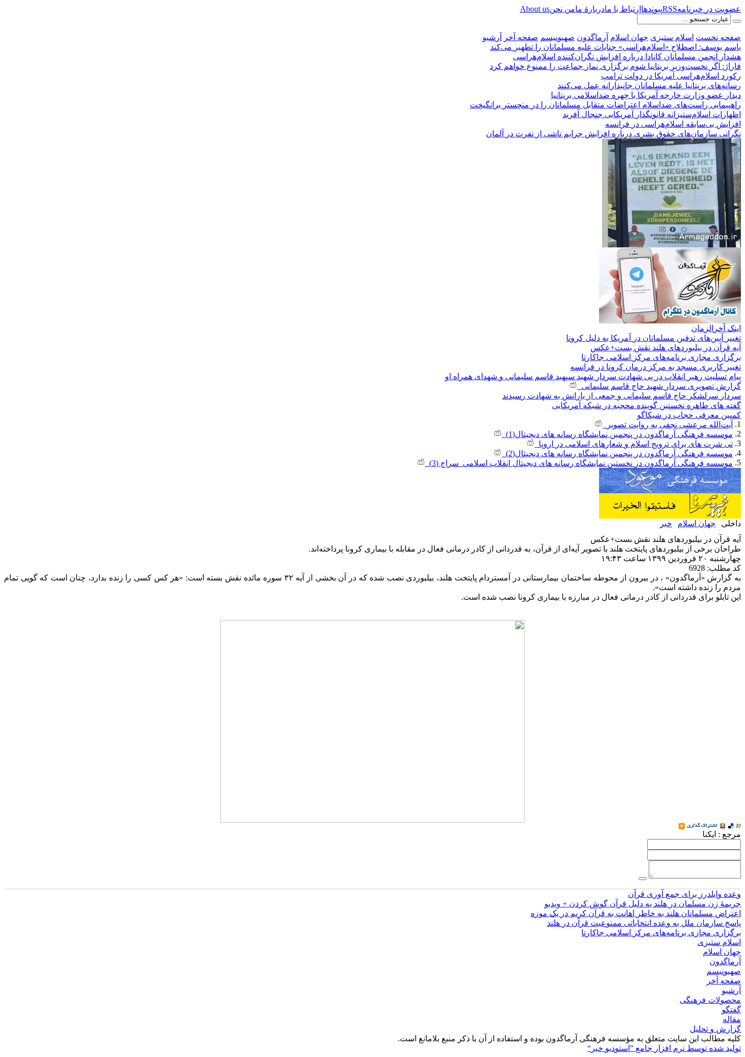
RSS (669, 9)
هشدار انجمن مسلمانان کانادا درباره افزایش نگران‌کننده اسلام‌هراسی (627, 56)
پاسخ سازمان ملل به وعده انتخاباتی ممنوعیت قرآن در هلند (644, 923)
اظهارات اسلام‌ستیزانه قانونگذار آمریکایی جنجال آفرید (652, 114)
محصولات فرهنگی (710, 1000)
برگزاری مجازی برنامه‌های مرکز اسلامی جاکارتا (661, 357)
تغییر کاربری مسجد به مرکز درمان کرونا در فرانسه (655, 366)
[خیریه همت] (670, 497)
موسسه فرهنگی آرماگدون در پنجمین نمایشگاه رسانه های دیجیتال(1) (617, 434)
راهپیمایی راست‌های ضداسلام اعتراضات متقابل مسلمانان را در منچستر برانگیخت (605, 104)
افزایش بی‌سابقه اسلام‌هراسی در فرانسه (673, 124)
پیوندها (651, 9)
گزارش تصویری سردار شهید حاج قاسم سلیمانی (659, 386)
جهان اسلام (629, 37)
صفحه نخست (718, 37)
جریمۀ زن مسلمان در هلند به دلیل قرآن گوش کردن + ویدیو (642, 903)
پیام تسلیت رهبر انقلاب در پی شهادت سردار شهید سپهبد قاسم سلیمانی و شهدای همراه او (593, 376)
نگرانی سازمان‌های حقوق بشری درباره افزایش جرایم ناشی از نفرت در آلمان (613, 133)
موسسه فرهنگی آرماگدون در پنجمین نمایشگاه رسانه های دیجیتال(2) (617, 453)
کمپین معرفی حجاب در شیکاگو (689, 415)
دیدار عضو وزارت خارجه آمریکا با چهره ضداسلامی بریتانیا (646, 95)
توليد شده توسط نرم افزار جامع (664, 1048)
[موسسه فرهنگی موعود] (670, 472)
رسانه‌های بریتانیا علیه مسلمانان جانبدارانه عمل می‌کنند (649, 85)
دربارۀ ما (590, 9)
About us (534, 9)
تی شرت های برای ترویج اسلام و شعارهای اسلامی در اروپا (634, 444)
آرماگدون (592, 37)
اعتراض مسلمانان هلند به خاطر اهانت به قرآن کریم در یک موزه (636, 913)
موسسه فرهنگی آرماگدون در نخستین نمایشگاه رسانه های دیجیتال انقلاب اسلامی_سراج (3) (579, 463)
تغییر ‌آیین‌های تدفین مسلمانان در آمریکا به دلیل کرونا (653, 338)
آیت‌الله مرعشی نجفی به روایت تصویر (668, 424)
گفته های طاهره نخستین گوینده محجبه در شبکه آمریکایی (646, 405)
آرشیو (492, 37)
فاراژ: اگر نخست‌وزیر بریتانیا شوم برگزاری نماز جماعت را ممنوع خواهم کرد (615, 66)
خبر (666, 523)
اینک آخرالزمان (716, 328)
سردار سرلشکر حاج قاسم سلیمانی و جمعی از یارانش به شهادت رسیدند (621, 395)
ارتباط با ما (623, 9)
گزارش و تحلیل (715, 1029)
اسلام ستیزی (672, 37)
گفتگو (731, 1009)
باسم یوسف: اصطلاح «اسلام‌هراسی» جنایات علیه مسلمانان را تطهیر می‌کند (615, 47)
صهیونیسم (557, 37)
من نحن (562, 9)
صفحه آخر (521, 37)
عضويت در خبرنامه (709, 9)
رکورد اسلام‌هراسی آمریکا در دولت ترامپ (671, 75)
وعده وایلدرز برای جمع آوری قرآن (684, 894)
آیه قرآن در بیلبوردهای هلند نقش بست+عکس (665, 347)
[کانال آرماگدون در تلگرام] (670, 251)
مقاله (732, 1019)
